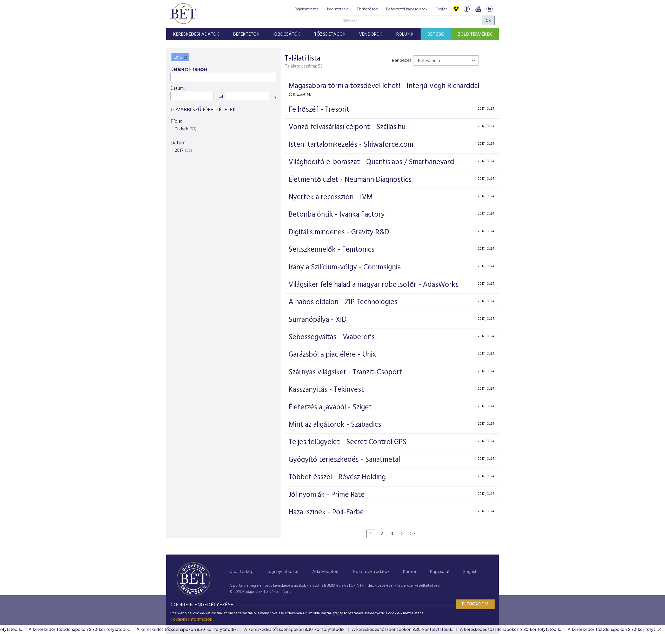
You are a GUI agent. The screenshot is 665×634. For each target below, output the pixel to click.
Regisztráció (338, 9)
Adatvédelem (326, 572)
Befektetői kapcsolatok (406, 9)
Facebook (466, 8)
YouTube (478, 8)
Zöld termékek (475, 34)
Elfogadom (475, 604)
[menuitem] (196, 34)
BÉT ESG (435, 34)
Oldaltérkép (241, 572)
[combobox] (446, 60)
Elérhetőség (367, 9)
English (442, 9)
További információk (191, 620)
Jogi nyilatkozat (283, 572)
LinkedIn (489, 8)
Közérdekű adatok (371, 572)
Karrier (409, 572)
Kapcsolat (440, 572)
